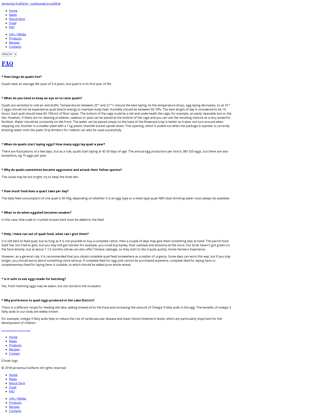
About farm (17, 19)
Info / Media (17, 34)
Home (13, 11)
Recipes (14, 43)
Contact (14, 353)
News (13, 15)
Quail (12, 23)
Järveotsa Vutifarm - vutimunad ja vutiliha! (31, 4)
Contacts (15, 47)
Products (15, 38)
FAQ (12, 27)
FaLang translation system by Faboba (16, 330)
